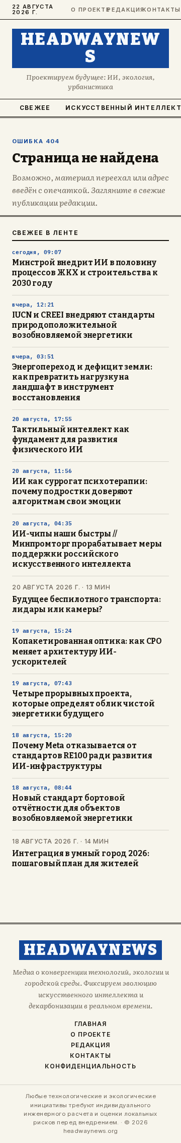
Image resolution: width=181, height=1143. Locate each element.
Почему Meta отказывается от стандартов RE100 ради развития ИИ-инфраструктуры (82, 755)
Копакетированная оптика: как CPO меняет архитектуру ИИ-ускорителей (87, 651)
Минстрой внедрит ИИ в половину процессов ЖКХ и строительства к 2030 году (85, 272)
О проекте (84, 10)
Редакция (120, 10)
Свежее (35, 107)
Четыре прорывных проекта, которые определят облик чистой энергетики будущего (83, 703)
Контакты (155, 10)
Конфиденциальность (90, 1066)
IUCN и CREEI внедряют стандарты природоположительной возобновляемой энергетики (83, 325)
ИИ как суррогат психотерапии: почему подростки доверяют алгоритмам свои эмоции (79, 491)
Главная (90, 1024)
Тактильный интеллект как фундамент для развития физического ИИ (70, 439)
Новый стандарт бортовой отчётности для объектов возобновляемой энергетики (72, 808)
